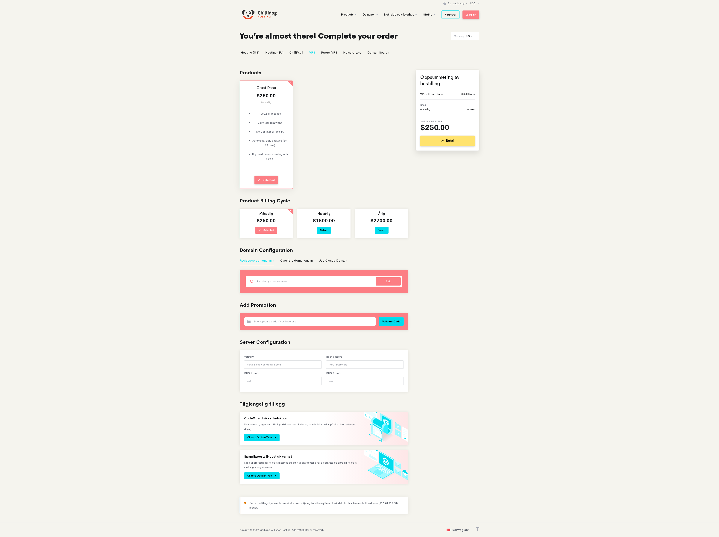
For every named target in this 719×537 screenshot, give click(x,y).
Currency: (463, 36)
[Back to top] (477, 529)
